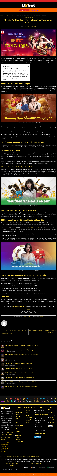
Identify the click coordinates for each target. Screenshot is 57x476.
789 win (3, 439)
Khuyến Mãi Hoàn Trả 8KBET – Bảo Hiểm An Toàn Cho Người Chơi (21, 345)
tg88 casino (9, 432)
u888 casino (10, 437)
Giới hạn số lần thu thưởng (11, 71)
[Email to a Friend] (30, 312)
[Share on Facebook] (25, 312)
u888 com (9, 436)
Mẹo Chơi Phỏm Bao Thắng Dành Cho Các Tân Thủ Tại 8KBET (20, 359)
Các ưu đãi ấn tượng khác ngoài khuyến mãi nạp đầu (15, 78)
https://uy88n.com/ (30, 456)
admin (35, 26)
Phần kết (5, 79)
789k (23, 456)
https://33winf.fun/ (7, 456)
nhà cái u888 (4, 434)
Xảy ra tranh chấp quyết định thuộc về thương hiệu (17, 74)
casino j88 (38, 456)
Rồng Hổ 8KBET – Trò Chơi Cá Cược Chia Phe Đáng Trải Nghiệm (21, 386)
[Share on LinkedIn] (35, 312)
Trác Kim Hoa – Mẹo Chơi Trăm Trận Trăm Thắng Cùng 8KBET (20, 363)
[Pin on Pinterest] (32, 312)
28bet (4, 432)
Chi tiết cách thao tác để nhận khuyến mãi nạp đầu (15, 76)
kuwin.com (3, 436)
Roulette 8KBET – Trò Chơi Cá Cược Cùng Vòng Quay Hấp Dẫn (21, 382)
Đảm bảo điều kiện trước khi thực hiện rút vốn (15, 73)
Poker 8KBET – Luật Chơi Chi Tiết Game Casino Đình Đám (19, 377)
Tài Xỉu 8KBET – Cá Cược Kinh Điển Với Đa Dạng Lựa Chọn (19, 372)
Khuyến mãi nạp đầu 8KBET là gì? (11, 68)
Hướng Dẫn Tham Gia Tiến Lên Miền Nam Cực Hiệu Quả (19, 368)
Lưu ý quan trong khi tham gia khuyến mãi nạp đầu (15, 70)
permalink (41, 316)
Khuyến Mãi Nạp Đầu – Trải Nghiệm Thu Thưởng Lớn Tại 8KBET (21, 350)
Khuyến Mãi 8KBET (9, 15)
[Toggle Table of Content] (27, 66)
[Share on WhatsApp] (22, 312)
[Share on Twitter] (27, 312)
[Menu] (2, 5)
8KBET (1, 15)
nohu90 (10, 434)
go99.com (19, 456)
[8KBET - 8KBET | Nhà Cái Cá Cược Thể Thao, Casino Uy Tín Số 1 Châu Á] (28, 5)
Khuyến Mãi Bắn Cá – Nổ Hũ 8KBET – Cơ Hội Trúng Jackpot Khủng (21, 354)
